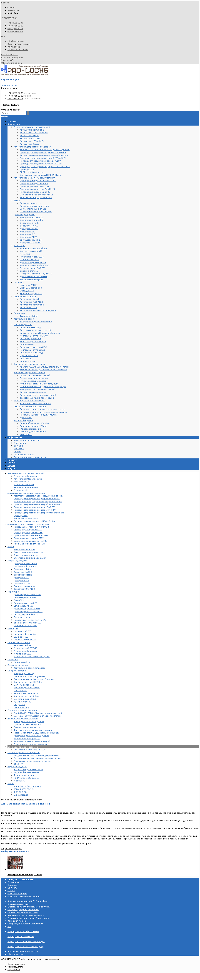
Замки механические (24, 549)
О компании (20, 443)
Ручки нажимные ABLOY (25, 603)
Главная (5, 799)
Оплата (17, 451)
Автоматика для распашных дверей (26, 473)
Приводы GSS (21, 515)
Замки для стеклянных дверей (29, 721)
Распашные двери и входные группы (32, 761)
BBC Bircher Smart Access (26, 518)
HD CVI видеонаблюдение (27, 777)
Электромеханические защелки (30, 557)
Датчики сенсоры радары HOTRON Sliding (34, 521)
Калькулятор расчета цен (27, 440)
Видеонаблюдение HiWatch (27, 772)
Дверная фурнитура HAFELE (27, 622)
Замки (11, 546)
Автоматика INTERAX (24, 484)
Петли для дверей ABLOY (26, 614)
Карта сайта (14, 969)
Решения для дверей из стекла (23, 718)
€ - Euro (11, 7)
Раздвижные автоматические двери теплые (36, 755)
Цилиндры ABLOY (22, 631)
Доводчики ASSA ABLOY (25, 563)
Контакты (19, 448)
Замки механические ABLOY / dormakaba (28, 901)
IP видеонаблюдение (24, 775)
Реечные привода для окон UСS (30, 543)
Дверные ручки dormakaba (27, 594)
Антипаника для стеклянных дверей (32, 741)
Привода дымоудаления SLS (28, 529)
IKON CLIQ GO (20, 792)
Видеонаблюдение (17, 766)
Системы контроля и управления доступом (29, 906)
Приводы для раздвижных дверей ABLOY (34, 507)
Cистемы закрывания (24, 586)
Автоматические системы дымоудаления (28, 524)
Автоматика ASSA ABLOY (26, 487)
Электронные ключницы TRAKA (29, 749)
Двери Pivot (19, 763)
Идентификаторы (22, 701)
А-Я (9, 926)
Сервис (11, 465)
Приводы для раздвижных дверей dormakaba (37, 498)
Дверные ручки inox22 (25, 597)
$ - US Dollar (13, 10)
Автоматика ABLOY (23, 481)
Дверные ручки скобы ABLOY (28, 611)
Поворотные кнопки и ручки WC (30, 619)
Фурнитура (13, 591)
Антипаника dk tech (23, 645)
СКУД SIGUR (19, 704)
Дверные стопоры (23, 617)
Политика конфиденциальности (30, 457)
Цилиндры (13, 628)
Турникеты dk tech (23, 662)
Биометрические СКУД (25, 698)
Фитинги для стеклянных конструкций (33, 729)
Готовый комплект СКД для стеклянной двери (36, 732)
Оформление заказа (18, 49)
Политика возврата (24, 454)
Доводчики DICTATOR (24, 588)
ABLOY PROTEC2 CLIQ (24, 789)
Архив (11, 783)
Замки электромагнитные (27, 555)
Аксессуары (19, 780)
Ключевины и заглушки (25, 625)
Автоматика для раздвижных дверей (26, 493)
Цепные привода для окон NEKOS (30, 540)
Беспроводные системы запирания (25, 923)
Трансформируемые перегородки (31, 744)
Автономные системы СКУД (27, 693)
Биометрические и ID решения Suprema (34, 679)
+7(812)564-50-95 (15, 28)
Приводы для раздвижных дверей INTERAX (35, 509)
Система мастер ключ (18, 903)
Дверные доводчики (18, 560)
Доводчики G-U (21, 577)
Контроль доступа (17, 670)
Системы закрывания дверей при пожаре (28, 918)
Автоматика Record (23, 490)
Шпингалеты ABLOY (23, 605)
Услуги (11, 468)
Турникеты (13, 659)
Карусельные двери (18, 665)
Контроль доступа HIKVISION (28, 682)
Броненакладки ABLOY (25, 639)
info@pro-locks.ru (16, 41)
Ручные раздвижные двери (27, 724)
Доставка (18, 445)
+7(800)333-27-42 (15, 22)
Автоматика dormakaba (26, 476)
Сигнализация (21, 794)
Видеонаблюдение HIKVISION (28, 769)
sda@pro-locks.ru (10, 104)
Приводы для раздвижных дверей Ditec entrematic (39, 512)
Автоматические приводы (27, 738)
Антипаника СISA (22, 653)
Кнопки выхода (21, 707)
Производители (15, 966)
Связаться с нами (16, 963)
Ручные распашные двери (27, 727)
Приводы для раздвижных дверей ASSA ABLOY (37, 504)
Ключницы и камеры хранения (23, 746)
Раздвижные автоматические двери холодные (37, 758)
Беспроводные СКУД (24, 673)
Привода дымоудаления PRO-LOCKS (32, 526)
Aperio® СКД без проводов (27, 786)
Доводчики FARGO (23, 572)
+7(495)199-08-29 (15, 25)
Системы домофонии (24, 684)
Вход (10, 43)
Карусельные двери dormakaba (29, 667)
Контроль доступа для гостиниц (23, 710)
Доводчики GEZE (22, 583)
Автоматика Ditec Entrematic (28, 478)
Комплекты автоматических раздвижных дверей (38, 495)
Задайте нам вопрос (11, 848)
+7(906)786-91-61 (15, 31)
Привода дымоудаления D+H (28, 532)
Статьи (11, 462)
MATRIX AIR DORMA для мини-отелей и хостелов (37, 715)
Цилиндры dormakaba (25, 634)
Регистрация (23, 43)
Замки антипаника (17, 920)
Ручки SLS (19, 600)
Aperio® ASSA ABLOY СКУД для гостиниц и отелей (38, 713)
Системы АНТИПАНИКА (19, 642)
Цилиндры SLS (21, 636)
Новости (12, 459)
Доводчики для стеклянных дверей (31, 735)
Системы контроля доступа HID (29, 676)
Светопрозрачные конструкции (24, 752)
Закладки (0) (14, 46)
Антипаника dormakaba (26, 651)
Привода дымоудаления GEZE (29, 538)
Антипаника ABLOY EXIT (25, 648)
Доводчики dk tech (23, 569)
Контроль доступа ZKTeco (27, 687)
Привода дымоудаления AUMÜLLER (31, 535)
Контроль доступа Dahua (26, 696)
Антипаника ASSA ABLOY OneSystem (32, 656)
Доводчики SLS (21, 580)
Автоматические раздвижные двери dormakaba (38, 501)
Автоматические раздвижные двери (26, 915)
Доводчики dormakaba (25, 566)
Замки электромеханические (28, 552)
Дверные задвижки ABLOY (27, 608)
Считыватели (20, 690)
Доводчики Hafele (23, 574)
